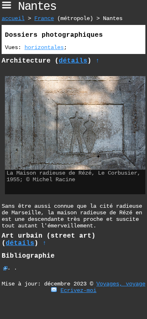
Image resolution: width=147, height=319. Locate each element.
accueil (13, 18)
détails (73, 61)
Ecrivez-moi (78, 290)
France (44, 18)
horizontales (44, 47)
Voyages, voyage (120, 284)
